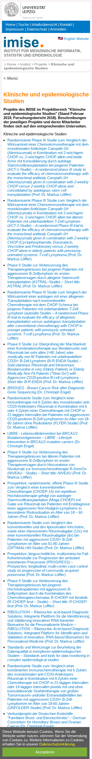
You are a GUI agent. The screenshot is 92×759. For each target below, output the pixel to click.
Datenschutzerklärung (57, 744)
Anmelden (58, 29)
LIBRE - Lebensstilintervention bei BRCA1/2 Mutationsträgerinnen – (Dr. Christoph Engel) (43, 439)
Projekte (40, 64)
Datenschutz (37, 29)
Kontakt (66, 24)
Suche (23, 24)
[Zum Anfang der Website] (23, 46)
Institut (25, 64)
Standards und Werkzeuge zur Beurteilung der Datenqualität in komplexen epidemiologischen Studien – (48, 653)
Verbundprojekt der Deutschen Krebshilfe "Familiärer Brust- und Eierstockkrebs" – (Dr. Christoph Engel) (46, 720)
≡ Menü (10, 78)
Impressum (15, 29)
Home (10, 24)
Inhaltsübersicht (44, 24)
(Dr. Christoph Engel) (46, 390)
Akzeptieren (44, 752)
